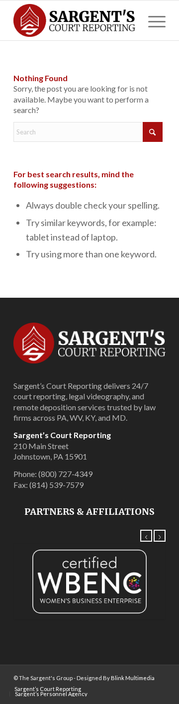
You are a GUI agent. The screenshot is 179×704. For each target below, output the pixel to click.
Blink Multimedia (133, 678)
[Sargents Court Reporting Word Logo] (74, 20)
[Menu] (152, 20)
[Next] (160, 536)
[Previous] (146, 536)
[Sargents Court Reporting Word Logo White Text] (89, 343)
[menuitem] (152, 20)
